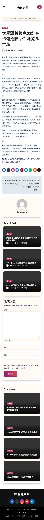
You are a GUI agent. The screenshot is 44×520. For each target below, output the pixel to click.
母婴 (36, 516)
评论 (6, 310)
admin (10, 50)
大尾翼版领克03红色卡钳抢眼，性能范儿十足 (20, 39)
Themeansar (22, 512)
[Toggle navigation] (3, 7)
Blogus (33, 509)
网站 (5, 355)
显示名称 (8, 340)
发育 (18, 516)
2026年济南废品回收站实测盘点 (20, 477)
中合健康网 (21, 8)
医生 (13, 516)
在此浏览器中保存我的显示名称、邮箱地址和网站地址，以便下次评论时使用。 (21, 366)
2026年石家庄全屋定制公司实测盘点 (21, 263)
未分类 (5, 28)
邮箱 (6, 348)
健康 (8, 516)
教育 (23, 516)
